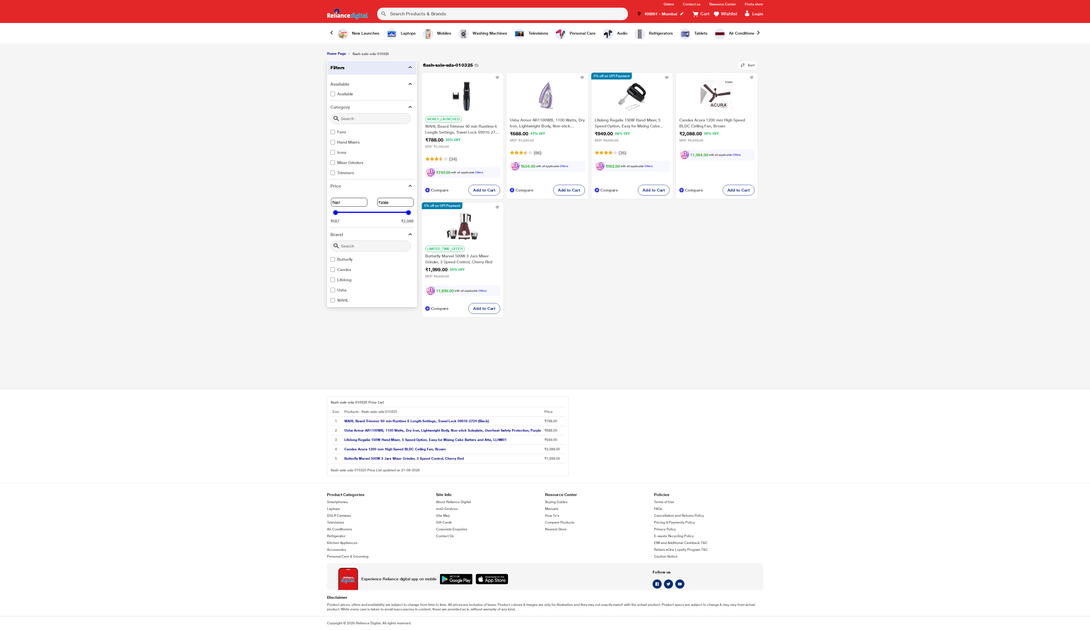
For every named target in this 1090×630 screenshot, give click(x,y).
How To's (552, 516)
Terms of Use (664, 502)
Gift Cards (444, 522)
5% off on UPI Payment (612, 76)
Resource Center (722, 4)
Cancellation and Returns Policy (679, 516)
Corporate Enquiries (451, 529)
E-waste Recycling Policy (674, 536)
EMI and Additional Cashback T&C (681, 543)
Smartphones (337, 502)
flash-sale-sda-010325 (448, 65)
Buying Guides (556, 502)
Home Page (336, 54)
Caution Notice (666, 556)
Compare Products (559, 522)
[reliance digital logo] (347, 14)
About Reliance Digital (453, 502)
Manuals (551, 509)
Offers (479, 172)
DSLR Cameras (339, 516)
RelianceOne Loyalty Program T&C (681, 550)
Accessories (336, 550)
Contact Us (445, 536)
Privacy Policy (665, 529)
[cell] (442, 421)
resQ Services (447, 509)
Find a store (754, 4)
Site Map (443, 516)
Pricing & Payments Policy (674, 522)
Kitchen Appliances (342, 543)
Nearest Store (556, 529)
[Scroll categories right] (758, 33)
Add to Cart (484, 190)
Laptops (333, 509)
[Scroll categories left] (331, 33)
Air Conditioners (339, 529)
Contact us (691, 4)
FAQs (658, 509)
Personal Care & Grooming (347, 556)
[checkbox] (372, 94)
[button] (660, 14)
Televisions (335, 522)
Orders (669, 4)
